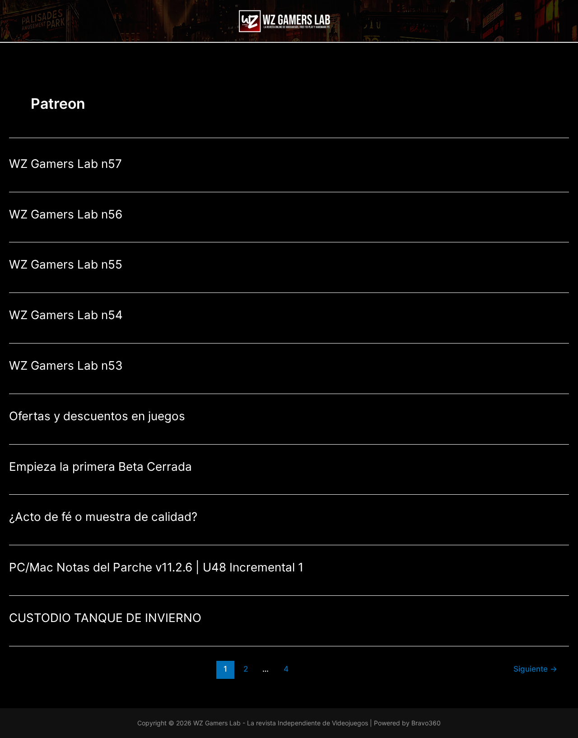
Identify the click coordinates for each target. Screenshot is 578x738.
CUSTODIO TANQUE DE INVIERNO (105, 618)
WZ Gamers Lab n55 (65, 264)
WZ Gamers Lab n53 (66, 365)
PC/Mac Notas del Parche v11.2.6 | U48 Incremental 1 (156, 567)
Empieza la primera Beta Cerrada (100, 466)
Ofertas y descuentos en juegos (97, 416)
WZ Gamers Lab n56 (65, 214)
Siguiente (535, 668)
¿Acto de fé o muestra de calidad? (103, 517)
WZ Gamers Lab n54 (66, 315)
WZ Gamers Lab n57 (65, 164)
